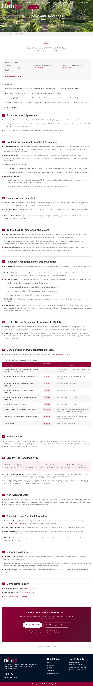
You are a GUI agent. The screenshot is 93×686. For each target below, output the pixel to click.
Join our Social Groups (10, 677)
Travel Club (50, 665)
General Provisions (80, 102)
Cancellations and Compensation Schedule (52, 98)
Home (29, 2)
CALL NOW (33, 7)
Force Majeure (75, 98)
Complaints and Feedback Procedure (57, 102)
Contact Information (11, 107)
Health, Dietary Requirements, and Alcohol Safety (19, 98)
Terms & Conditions (53, 673)
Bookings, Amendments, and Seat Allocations (40, 88)
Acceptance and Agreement (13, 88)
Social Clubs (50, 668)
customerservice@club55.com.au (15, 523)
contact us (84, 2)
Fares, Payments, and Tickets (69, 88)
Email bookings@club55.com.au (56, 625)
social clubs (51, 2)
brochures (63, 2)
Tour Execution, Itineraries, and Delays (16, 93)
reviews (73, 2)
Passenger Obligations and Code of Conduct (46, 93)
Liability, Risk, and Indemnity (13, 102)
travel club (39, 2)
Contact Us (50, 670)
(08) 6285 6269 (39, 68)
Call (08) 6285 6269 (32, 625)
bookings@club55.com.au (13, 76)
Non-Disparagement (34, 102)
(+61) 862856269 (81, 667)
